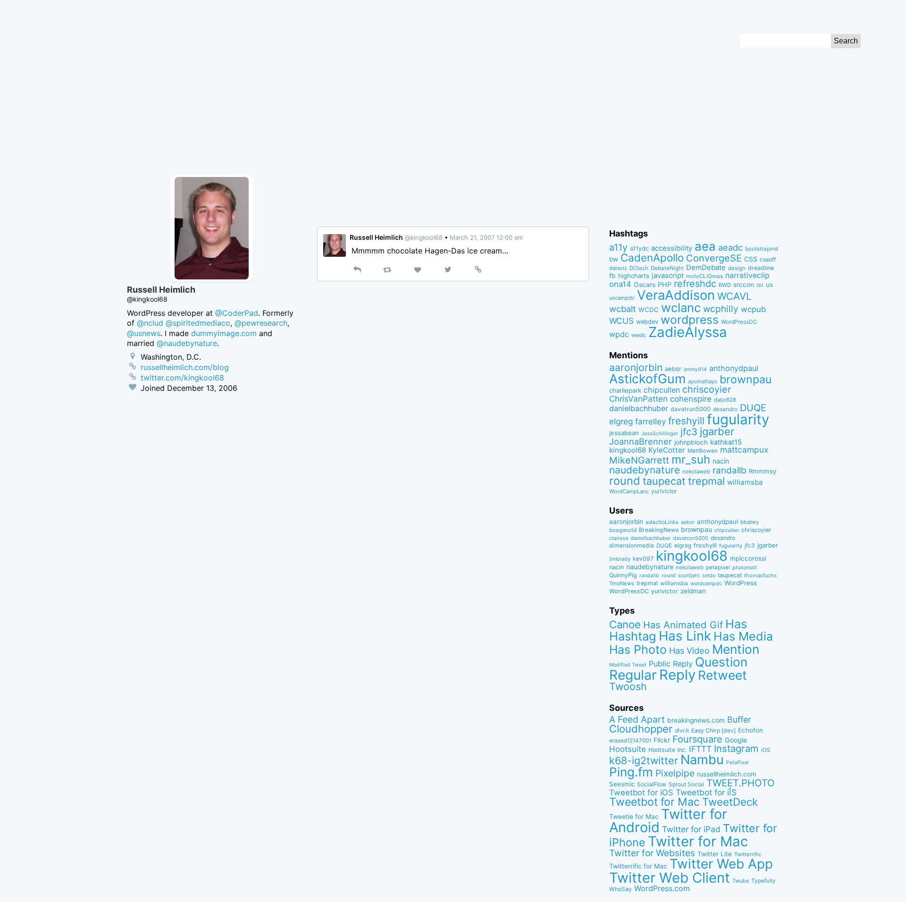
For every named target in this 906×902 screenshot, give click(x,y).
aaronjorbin (636, 367)
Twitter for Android (668, 821)
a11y (618, 247)
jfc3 (688, 432)
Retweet (722, 675)
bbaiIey (749, 522)
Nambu (702, 759)
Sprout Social (686, 784)
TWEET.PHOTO (740, 783)
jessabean (624, 433)
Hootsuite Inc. (667, 749)
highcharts (633, 275)
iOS (766, 750)
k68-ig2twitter (643, 760)
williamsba (745, 482)
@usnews (143, 333)
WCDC (648, 309)
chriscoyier (706, 389)
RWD (725, 285)
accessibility (671, 248)
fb (612, 275)
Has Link (685, 636)
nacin (721, 461)
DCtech (638, 268)
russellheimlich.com (726, 774)
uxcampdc (622, 298)
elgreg (621, 421)
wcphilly (720, 308)
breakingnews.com (696, 720)
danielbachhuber (638, 408)
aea (705, 246)
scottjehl (689, 575)
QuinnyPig (623, 575)
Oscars (644, 284)
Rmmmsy (762, 471)
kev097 (643, 558)
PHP (664, 284)
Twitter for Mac (698, 841)
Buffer (739, 720)
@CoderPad (236, 313)
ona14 (620, 284)
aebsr (673, 368)
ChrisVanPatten (638, 399)
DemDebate (706, 267)
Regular (633, 675)
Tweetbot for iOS (641, 792)
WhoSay (620, 889)
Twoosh (628, 686)
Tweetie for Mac (634, 816)
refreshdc (695, 283)
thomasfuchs (760, 575)
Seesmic (622, 784)
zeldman (693, 591)
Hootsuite (627, 749)
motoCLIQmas (704, 276)
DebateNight (667, 268)
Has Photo (638, 649)
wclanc (681, 307)
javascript (668, 275)
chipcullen (662, 390)
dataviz (618, 268)
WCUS (621, 321)
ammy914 (695, 369)
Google (736, 740)
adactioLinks (662, 522)
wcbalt (622, 308)
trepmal (706, 481)
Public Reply (671, 663)
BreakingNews (659, 529)
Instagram (736, 748)
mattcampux (744, 450)
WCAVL (734, 296)
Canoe (625, 624)
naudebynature (644, 470)
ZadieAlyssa (687, 332)
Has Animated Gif (683, 625)
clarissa (618, 538)
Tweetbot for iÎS (706, 792)
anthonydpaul (733, 368)
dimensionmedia (631, 545)
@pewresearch (261, 323)
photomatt (744, 568)
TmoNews (621, 583)
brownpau (746, 379)
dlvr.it (682, 730)
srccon (743, 284)
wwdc (638, 335)
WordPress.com (662, 888)
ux (769, 284)
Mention (735, 649)
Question (721, 661)
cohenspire (691, 399)
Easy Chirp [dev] (713, 730)
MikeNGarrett (639, 460)
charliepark (625, 390)
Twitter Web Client (669, 877)
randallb (730, 470)
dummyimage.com (224, 333)
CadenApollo (652, 257)
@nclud (150, 323)
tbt (759, 285)
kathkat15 (726, 442)
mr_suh (690, 459)
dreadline (761, 267)
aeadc (730, 247)
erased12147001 (630, 740)
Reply (677, 674)
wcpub (753, 309)
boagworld (623, 530)
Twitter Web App (721, 864)
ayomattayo (702, 381)
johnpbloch (691, 442)
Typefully (763, 880)
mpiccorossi (748, 558)
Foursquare (697, 739)
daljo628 (725, 399)
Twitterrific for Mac (638, 866)
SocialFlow (651, 784)
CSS (750, 259)
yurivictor (664, 491)
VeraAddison (676, 295)
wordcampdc (706, 584)
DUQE (753, 407)
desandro (725, 409)
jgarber (717, 431)
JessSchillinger (659, 433)
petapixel (718, 567)
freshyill (686, 421)
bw (613, 259)
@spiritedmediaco (198, 323)
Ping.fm (631, 772)
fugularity (738, 419)
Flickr (662, 740)
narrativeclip (747, 275)
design (737, 268)
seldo (708, 576)
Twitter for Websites (652, 853)
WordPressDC (739, 321)
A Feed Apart (637, 719)
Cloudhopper (640, 729)
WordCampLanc (629, 491)
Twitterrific (747, 854)
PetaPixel (737, 762)
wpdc (619, 334)
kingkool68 (627, 450)
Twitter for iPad (691, 829)
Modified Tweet (627, 665)
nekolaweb (696, 471)
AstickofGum (647, 378)
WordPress (740, 583)
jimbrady (619, 559)
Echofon (750, 730)
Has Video (689, 650)
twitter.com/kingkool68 (182, 377)
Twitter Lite (714, 854)
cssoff (768, 259)
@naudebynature (187, 343)
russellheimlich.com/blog (185, 367)
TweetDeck (730, 801)
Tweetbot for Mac (654, 802)
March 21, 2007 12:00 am (486, 237)
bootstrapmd (761, 248)
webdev (647, 321)
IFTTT (700, 749)
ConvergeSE (714, 258)
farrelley (650, 421)
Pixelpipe (675, 773)
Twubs (740, 880)
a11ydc (639, 248)
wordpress (690, 319)
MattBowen (703, 450)
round (624, 481)
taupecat (664, 481)
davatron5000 (691, 409)
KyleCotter (666, 450)
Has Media (743, 636)
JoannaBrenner (640, 441)
